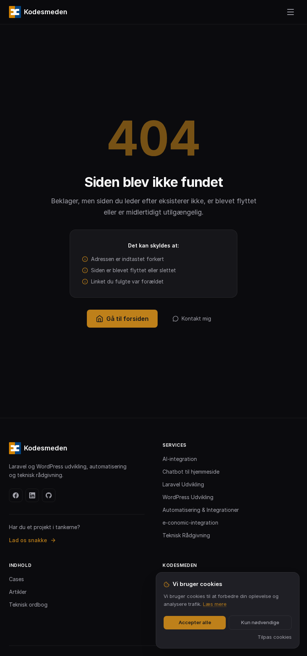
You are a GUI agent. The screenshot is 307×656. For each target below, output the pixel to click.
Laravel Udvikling (183, 484)
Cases (16, 579)
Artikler (18, 592)
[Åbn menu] (290, 11)
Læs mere (215, 604)
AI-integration (179, 459)
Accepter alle (195, 622)
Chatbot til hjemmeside (190, 471)
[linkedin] (32, 495)
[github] (48, 495)
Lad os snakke (28, 540)
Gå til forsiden (127, 318)
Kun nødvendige (260, 622)
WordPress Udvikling (187, 497)
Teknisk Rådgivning (186, 535)
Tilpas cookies (275, 637)
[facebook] (15, 495)
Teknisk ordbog (28, 604)
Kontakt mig (196, 318)
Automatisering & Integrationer (200, 510)
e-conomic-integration (190, 522)
